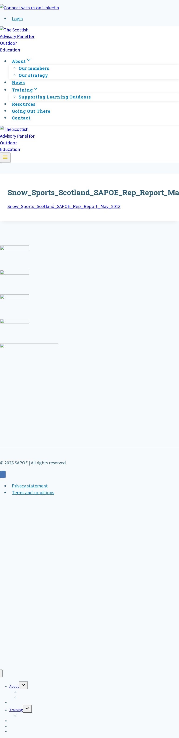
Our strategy (33, 75)
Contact (21, 118)
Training (16, 709)
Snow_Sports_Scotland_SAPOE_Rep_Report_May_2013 (63, 206)
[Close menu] (1, 673)
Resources (23, 104)
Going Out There (31, 111)
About (14, 686)
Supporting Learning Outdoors (55, 97)
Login (17, 18)
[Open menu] (5, 158)
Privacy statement (30, 486)
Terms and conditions (33, 492)
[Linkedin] (3, 475)
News (18, 82)
